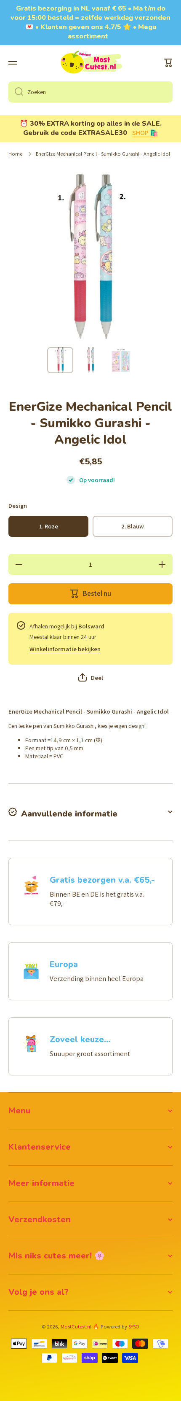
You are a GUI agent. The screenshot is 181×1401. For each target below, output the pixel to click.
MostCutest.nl (76, 1326)
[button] (168, 63)
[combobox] (90, 91)
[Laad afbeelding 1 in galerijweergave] (60, 360)
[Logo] (90, 63)
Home (15, 154)
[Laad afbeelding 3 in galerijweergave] (121, 360)
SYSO (133, 1326)
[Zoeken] (15, 91)
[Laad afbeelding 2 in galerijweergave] (90, 360)
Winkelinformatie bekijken (65, 649)
